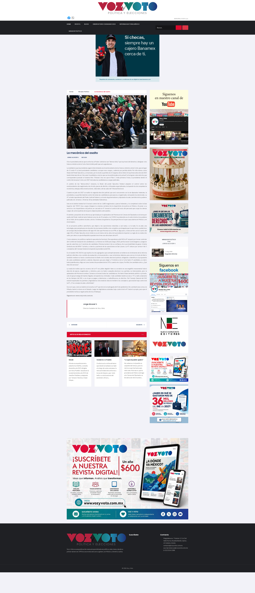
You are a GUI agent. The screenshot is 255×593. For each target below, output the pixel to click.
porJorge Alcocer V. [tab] (169, 242)
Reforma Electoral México (129, 24)
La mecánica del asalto (82, 153)
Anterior (74, 325)
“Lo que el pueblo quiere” (133, 360)
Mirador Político (75, 31)
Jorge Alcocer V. (73, 157)
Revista (77, 24)
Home (70, 24)
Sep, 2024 (84, 157)
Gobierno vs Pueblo (104, 360)
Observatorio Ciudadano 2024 (104, 24)
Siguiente (139, 325)
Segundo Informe (171, 254)
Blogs (86, 24)
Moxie (71, 360)
